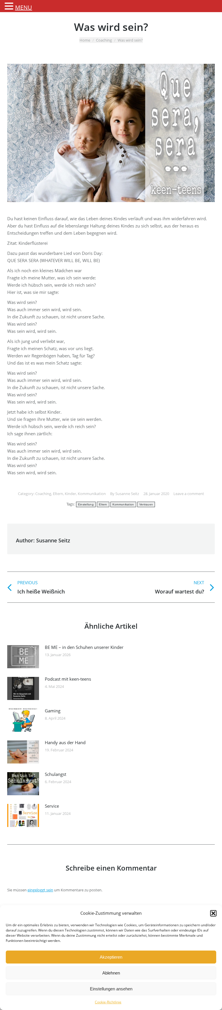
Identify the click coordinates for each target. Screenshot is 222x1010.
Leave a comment (188, 493)
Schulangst (55, 774)
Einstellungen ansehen (111, 988)
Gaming (52, 711)
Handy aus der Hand (65, 742)
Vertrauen (146, 504)
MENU (23, 7)
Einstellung (86, 504)
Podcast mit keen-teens (68, 679)
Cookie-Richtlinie (108, 1002)
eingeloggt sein (40, 890)
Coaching (104, 40)
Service (52, 806)
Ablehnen (111, 972)
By (124, 493)
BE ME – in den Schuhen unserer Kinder (84, 647)
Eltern (58, 493)
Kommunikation (92, 493)
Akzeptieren (111, 957)
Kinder (70, 493)
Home (84, 40)
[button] (213, 913)
